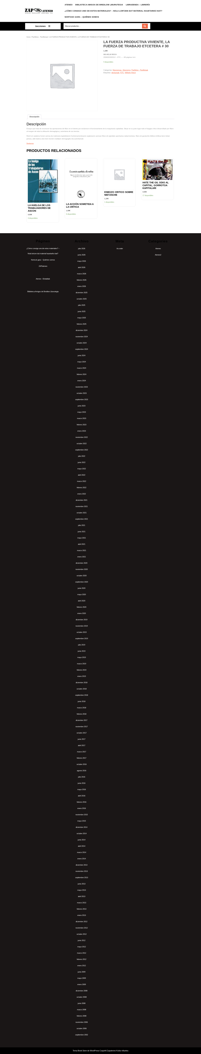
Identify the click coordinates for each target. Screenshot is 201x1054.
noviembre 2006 (81, 1022)
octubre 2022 (82, 443)
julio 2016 (81, 777)
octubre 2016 (82, 764)
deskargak (115, 73)
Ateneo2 (158, 255)
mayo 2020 (81, 594)
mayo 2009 (81, 978)
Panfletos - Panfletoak (40, 37)
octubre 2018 (82, 689)
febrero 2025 (81, 324)
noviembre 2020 (81, 569)
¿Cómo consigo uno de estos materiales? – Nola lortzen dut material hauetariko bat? (113, 11)
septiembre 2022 (81, 450)
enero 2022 (81, 494)
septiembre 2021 (81, 519)
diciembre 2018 (81, 682)
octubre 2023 (82, 393)
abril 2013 (81, 896)
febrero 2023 (81, 425)
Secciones (40, 26)
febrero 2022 (81, 488)
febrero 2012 (81, 959)
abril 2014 (81, 846)
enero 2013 (81, 915)
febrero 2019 (81, 670)
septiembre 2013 (81, 877)
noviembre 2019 (81, 626)
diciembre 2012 (81, 921)
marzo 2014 (81, 852)
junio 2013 (81, 884)
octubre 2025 (82, 299)
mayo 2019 (81, 657)
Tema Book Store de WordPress (86, 1051)
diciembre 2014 (81, 827)
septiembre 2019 (81, 638)
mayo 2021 (81, 538)
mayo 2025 (81, 318)
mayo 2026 (81, 261)
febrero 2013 (81, 909)
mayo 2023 (81, 412)
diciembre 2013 (81, 865)
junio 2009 (81, 972)
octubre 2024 (82, 343)
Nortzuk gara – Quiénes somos (82, 17)
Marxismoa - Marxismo (122, 70)
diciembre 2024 (81, 330)
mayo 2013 (81, 890)
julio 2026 (81, 248)
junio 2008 (81, 1003)
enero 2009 (81, 984)
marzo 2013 (81, 903)
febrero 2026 (81, 280)
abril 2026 (81, 267)
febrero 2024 (81, 374)
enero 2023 (81, 431)
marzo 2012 (81, 953)
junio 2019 (81, 651)
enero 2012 (81, 966)
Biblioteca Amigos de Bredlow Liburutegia (99, 5)
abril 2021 (81, 544)
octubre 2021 (82, 513)
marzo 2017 (81, 752)
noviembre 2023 (81, 387)
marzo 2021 (81, 550)
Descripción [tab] (34, 117)
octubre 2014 (82, 833)
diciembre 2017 (81, 720)
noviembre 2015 (81, 815)
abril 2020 (81, 601)
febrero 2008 (81, 1016)
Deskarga (30, 143)
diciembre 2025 (81, 293)
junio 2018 (81, 701)
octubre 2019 (82, 632)
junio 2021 (81, 532)
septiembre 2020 (81, 582)
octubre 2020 (82, 576)
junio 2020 (81, 588)
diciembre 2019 (81, 620)
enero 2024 (81, 381)
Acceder (120, 248)
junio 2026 (81, 255)
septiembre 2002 (81, 1035)
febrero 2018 (81, 714)
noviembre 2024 (81, 337)
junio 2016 (81, 783)
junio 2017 (81, 739)
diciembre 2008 (81, 991)
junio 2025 (81, 311)
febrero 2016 (81, 802)
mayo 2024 (81, 362)
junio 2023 (81, 406)
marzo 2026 (81, 274)
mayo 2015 (81, 821)
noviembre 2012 (81, 928)
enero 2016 (81, 808)
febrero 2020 (81, 607)
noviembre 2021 (81, 506)
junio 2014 (81, 840)
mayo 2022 (81, 469)
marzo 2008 (81, 1010)
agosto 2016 (81, 771)
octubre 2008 (82, 997)
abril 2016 (81, 796)
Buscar (145, 26)
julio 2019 (81, 645)
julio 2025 (81, 305)
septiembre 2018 (81, 695)
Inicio (28, 37)
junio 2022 (81, 462)
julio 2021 (81, 525)
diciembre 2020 (81, 563)
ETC (122, 73)
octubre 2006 (82, 1028)
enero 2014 (81, 859)
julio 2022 (81, 456)
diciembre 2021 (81, 500)
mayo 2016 (81, 789)
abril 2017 (81, 745)
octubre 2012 (82, 934)
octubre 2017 (82, 733)
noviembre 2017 (81, 727)
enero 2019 (81, 676)
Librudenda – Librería (138, 5)
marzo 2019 (81, 664)
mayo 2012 (81, 947)
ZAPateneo (43, 266)
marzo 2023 (81, 418)
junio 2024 (81, 355)
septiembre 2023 (81, 399)
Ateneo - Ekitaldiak (43, 279)
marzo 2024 (81, 368)
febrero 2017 (81, 758)
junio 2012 (81, 940)
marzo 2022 (81, 481)
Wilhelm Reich (130, 73)
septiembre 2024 (81, 349)
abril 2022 (81, 475)
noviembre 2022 (81, 437)
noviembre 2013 (81, 871)
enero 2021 (81, 557)
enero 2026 (81, 286)
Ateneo (69, 5)
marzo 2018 (81, 708)
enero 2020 (81, 613)
